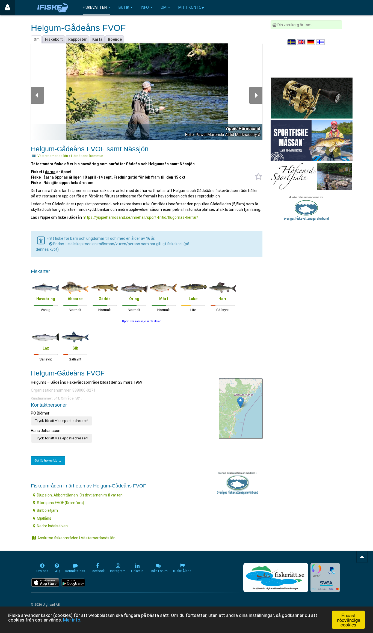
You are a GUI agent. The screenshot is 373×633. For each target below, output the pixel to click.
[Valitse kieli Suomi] (321, 42)
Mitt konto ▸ (191, 7)
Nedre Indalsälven (52, 526)
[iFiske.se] (53, 7)
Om (164, 7)
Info (145, 7)
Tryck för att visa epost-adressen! (61, 421)
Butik (124, 7)
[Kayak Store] (312, 98)
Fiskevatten (95, 7)
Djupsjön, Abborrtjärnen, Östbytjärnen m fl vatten (80, 495)
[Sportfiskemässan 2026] (312, 140)
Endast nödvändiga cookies (348, 620)
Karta (97, 39)
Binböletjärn (47, 510)
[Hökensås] (311, 176)
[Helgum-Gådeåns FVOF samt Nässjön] (240, 402)
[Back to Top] (362, 557)
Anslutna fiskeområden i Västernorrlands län (76, 538)
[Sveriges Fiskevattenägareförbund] (306, 207)
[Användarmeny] (7, 7)
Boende (115, 39)
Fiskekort (54, 39)
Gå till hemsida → (48, 461)
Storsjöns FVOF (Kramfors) (60, 503)
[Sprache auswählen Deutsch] (311, 42)
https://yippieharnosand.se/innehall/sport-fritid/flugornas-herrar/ (140, 217)
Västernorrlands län (52, 156)
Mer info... (73, 620)
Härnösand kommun (87, 156)
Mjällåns (44, 518)
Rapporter (77, 39)
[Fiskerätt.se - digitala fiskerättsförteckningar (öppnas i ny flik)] (275, 577)
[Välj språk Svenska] (292, 42)
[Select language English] (301, 42)
